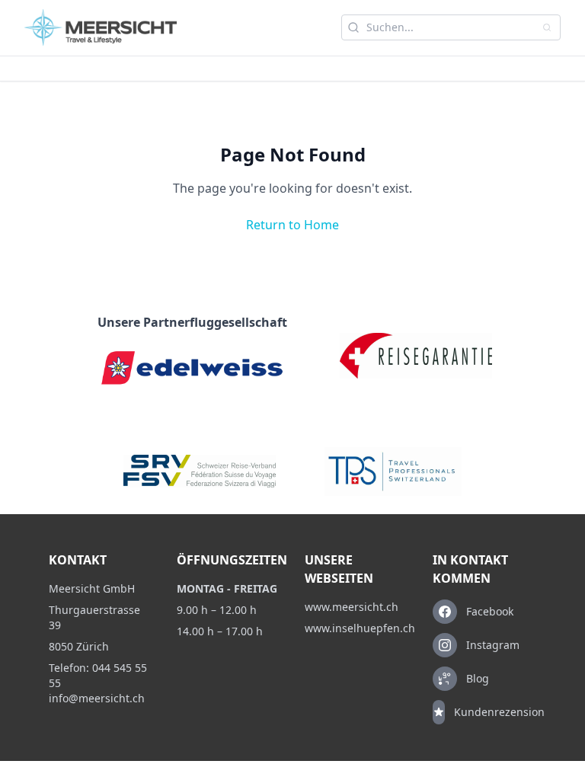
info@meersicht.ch (97, 698)
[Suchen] (547, 27)
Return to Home (292, 224)
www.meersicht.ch (351, 606)
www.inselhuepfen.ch (356, 628)
